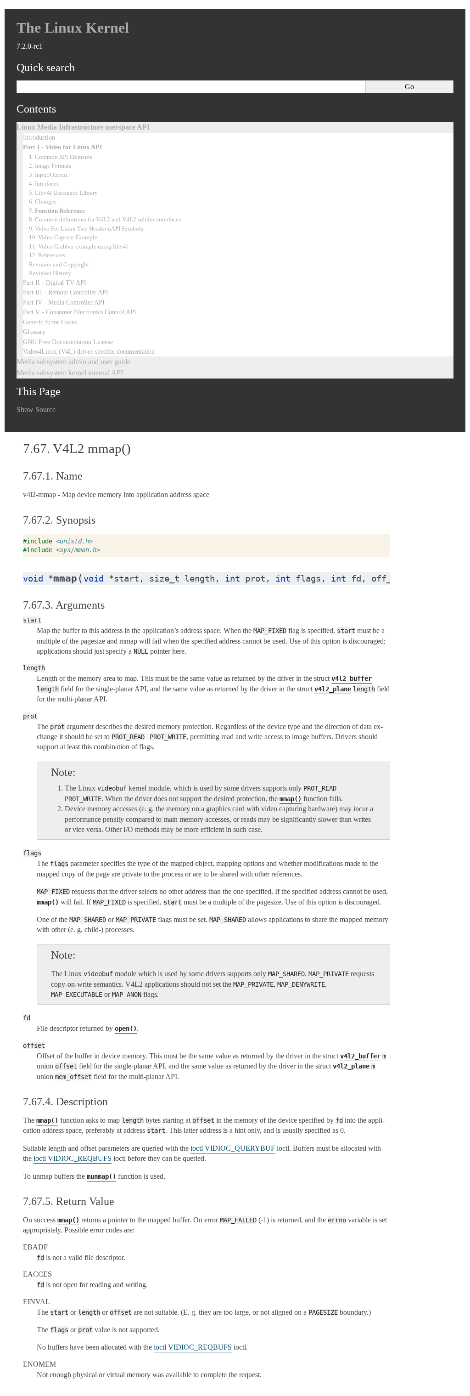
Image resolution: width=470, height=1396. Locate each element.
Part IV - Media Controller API (64, 302)
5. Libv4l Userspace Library (63, 192)
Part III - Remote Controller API (65, 292)
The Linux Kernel (73, 27)
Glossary (34, 331)
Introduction (39, 137)
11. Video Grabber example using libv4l (78, 246)
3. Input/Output (48, 174)
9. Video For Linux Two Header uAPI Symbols (86, 228)
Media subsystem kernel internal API (70, 373)
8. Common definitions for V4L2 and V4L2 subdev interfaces (105, 219)
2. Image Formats (50, 165)
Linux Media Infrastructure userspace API (83, 127)
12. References (47, 255)
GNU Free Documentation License (68, 341)
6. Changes (42, 201)
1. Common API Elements (60, 156)
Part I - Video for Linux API (62, 147)
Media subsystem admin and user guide (73, 362)
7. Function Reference (57, 210)
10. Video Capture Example (63, 237)
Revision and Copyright (59, 264)
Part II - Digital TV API (54, 282)
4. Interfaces (44, 183)
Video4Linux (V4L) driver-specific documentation (89, 351)
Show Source (36, 409)
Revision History (50, 273)
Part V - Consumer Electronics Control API (79, 312)
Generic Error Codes (50, 322)
